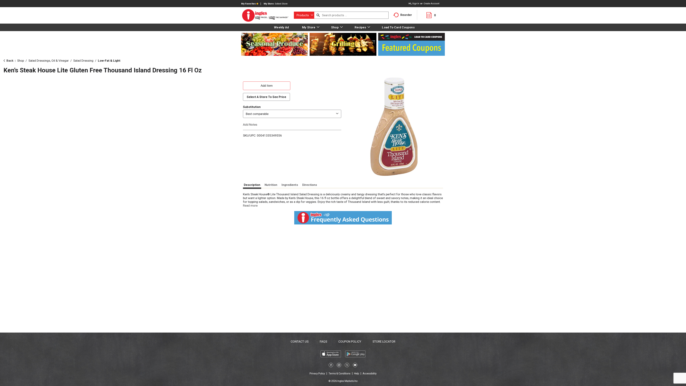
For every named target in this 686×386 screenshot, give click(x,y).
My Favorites (248, 3)
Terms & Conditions (340, 373)
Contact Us (300, 341)
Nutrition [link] (271, 185)
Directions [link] (309, 185)
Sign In (415, 3)
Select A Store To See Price (266, 97)
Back (9, 60)
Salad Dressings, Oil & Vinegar (48, 60)
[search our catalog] (318, 15)
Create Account (431, 3)
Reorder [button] (406, 15)
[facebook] (331, 365)
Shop (20, 60)
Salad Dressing (83, 60)
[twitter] (347, 365)
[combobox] (304, 15)
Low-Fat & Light (109, 60)
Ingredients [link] (290, 185)
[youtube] (355, 365)
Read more (250, 205)
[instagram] (339, 365)
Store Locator (383, 341)
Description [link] (252, 185)
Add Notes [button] (250, 124)
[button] (266, 85)
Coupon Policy (349, 341)
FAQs (323, 341)
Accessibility (370, 373)
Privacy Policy (317, 373)
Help (356, 373)
